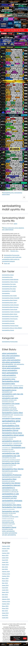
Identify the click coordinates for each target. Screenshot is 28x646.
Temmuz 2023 (6, 601)
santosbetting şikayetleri (7, 529)
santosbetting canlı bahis (10, 398)
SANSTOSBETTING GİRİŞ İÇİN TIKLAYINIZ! (14, 30)
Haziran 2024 (5, 576)
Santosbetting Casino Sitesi (12, 413)
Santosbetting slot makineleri (8, 481)
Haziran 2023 (5, 604)
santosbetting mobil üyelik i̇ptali (12, 257)
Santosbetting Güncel (10, 430)
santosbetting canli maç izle (12, 394)
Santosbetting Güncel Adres (12, 433)
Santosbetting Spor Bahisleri (11, 483)
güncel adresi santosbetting (11, 368)
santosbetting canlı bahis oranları (9, 399)
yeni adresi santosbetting (9, 533)
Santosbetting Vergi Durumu (9, 318)
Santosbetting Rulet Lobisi (9, 302)
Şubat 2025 (5, 557)
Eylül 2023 (5, 597)
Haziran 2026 (5, 548)
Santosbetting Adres (8, 379)
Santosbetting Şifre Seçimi (9, 286)
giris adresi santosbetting (11, 362)
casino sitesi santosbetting (11, 360)
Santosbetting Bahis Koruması (10, 307)
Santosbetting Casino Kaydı (9, 309)
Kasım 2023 (5, 592)
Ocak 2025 (5, 560)
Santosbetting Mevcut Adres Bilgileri (12, 328)
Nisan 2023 (5, 608)
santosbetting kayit (6, 447)
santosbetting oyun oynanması (7, 466)
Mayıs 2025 (5, 555)
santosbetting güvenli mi (7, 438)
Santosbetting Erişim (18, 414)
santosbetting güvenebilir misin (9, 437)
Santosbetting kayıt (18, 447)
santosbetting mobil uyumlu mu (10, 259)
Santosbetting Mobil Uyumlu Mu (13, 219)
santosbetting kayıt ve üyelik (8, 451)
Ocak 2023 (5, 615)
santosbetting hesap (17, 443)
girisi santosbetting (7, 364)
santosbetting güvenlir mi (11, 441)
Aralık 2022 (5, 617)
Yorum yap (7, 263)
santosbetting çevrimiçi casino (10, 516)
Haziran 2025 (5, 553)
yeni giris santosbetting (9, 534)
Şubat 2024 (5, 585)
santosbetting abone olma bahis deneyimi (9, 377)
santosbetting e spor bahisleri (7, 416)
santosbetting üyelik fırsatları (8, 523)
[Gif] (14, 81)
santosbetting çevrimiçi (7, 515)
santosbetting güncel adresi (13, 435)
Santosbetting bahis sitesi (12, 388)
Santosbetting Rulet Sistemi (9, 300)
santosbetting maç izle (11, 456)
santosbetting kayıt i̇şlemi (7, 449)
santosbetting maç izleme (9, 457)
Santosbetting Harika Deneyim (10, 305)
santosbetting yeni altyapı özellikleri (8, 509)
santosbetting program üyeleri (7, 472)
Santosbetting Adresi (8, 275)
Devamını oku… (14, 251)
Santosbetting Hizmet (8, 330)
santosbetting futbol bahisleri (11, 418)
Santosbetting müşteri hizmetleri (11, 461)
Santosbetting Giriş (7, 277)
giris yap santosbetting (9, 366)
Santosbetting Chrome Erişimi (10, 316)
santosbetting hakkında (7, 443)
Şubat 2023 (5, 613)
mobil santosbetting (9, 375)
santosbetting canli (7, 392)
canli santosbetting (8, 358)
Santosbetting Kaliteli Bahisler (10, 279)
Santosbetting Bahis (8, 383)
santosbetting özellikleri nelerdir (7, 520)
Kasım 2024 (5, 564)
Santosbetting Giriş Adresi (11, 428)
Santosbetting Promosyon (11, 475)
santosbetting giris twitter (9, 423)
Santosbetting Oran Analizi (9, 295)
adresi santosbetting (9, 353)
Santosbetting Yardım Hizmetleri (11, 311)
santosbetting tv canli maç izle (10, 491)
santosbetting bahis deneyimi (7, 385)
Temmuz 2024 (6, 574)
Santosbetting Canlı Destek (11, 403)
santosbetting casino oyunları (10, 410)
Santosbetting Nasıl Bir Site (11, 463)
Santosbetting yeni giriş (10, 511)
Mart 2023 (5, 610)
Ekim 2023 (5, 594)
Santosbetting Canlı (8, 396)
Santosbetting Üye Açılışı (9, 284)
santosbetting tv (8, 488)
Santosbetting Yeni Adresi (11, 507)
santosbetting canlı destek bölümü (8, 405)
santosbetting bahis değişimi (18, 385)
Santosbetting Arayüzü (8, 323)
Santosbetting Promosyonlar (11, 255)
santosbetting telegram (8, 261)
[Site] (14, 50)
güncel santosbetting (9, 370)
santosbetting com (7, 414)
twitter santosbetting (8, 531)
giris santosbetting (19, 364)
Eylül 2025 (5, 550)
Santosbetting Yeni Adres (11, 505)
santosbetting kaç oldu (10, 453)
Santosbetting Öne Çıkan (9, 288)
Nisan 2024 (5, 580)
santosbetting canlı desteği (9, 409)
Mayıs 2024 (5, 578)
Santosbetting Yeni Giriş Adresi (9, 513)
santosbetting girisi (11, 421)
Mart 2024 (5, 583)
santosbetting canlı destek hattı (9, 407)
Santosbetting (6, 293)
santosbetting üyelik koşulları (7, 525)
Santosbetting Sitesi (9, 479)
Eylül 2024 (5, 569)
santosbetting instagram (11, 445)
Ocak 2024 (5, 587)
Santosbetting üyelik (8, 522)
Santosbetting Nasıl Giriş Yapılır (9, 465)
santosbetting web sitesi (9, 498)
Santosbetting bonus (9, 390)
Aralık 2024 (5, 562)
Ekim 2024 (5, 567)
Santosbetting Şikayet (9, 527)
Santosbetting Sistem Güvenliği (10, 298)
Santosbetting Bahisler (8, 321)
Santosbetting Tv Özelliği (9, 291)
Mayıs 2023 (5, 606)
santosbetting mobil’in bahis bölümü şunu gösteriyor (11, 459)
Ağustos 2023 (6, 599)
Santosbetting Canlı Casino (8, 401)
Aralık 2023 (5, 590)
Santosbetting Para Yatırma (12, 469)
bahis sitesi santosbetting (11, 355)
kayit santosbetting (10, 373)
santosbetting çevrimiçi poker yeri (8, 518)
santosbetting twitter (9, 496)
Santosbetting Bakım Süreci (9, 314)
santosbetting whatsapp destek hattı (8, 502)
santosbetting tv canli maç (10, 490)
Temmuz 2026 (6, 546)
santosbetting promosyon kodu (11, 477)
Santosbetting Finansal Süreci (10, 325)
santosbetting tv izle (10, 494)
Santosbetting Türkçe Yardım (10, 282)
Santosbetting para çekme (10, 471)
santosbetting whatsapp (12, 500)
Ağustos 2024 (6, 571)
